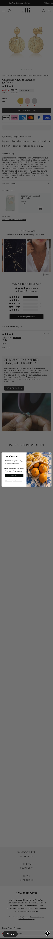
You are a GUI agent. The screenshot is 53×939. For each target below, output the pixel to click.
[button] (47, 933)
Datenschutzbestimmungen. (17, 480)
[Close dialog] (50, 454)
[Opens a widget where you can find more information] (10, 934)
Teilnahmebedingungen (8, 480)
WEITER (14, 475)
